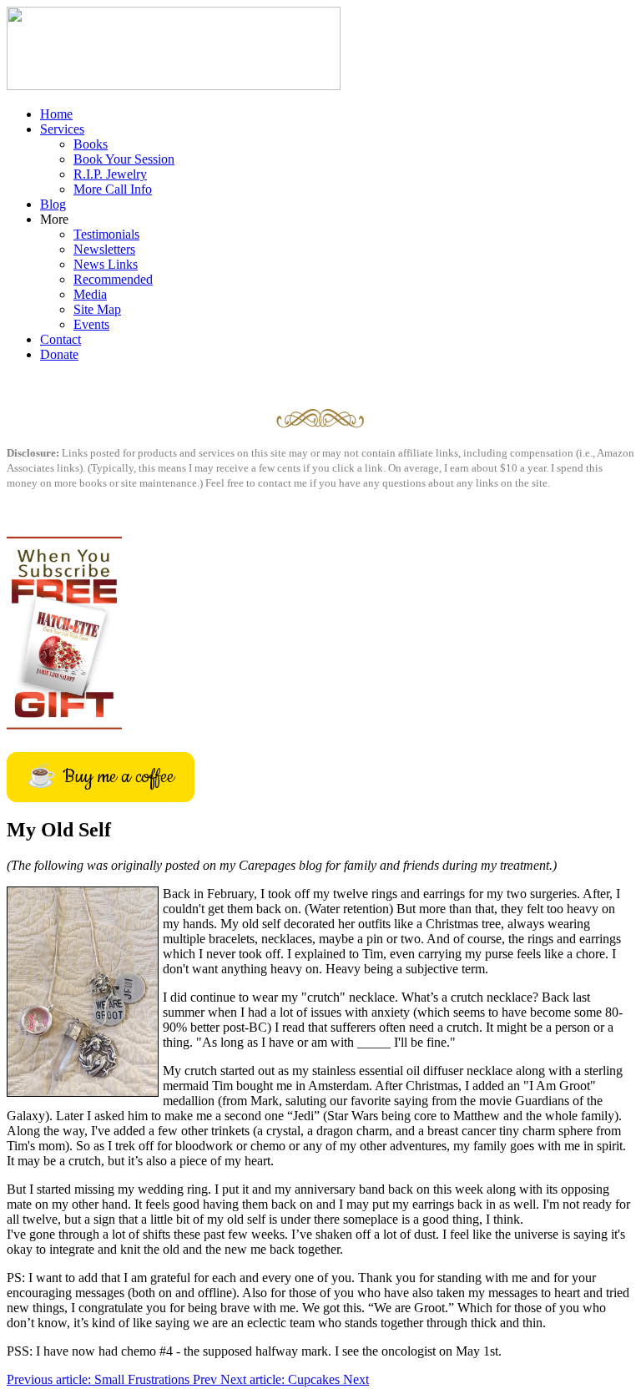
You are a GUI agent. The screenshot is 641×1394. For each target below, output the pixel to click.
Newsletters (104, 249)
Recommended (113, 279)
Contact (60, 339)
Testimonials (106, 234)
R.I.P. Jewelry (110, 174)
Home (56, 114)
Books (90, 144)
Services (62, 129)
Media (90, 294)
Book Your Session (123, 159)
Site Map (97, 309)
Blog (53, 204)
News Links (105, 264)
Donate (59, 354)
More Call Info (112, 189)
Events (91, 324)
